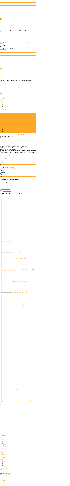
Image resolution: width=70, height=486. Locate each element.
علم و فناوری (3, 97)
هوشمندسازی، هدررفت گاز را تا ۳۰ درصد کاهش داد (8, 270)
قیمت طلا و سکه (5, 106)
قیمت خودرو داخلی (5, 128)
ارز (3, 126)
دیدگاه (1, 187)
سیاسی (2, 452)
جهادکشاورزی (3, 162)
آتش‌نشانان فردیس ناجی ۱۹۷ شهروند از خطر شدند (18, 316)
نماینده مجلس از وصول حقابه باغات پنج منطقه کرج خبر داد (19, 281)
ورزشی (2, 99)
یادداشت (2, 111)
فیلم (2, 102)
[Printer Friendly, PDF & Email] (3, 154)
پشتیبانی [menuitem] (4, 482)
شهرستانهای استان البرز (4, 101)
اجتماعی (2, 95)
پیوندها (2, 103)
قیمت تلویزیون (4, 109)
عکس (2, 440)
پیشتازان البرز (3, 161)
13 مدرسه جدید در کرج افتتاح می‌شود (17, 389)
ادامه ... (1, 18)
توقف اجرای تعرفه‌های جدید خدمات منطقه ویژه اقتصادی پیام (19, 292)
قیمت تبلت (4, 447)
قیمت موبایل (4, 110)
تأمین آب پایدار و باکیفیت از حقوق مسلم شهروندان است (18, 378)
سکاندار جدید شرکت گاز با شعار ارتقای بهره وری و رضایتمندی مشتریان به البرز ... (18, 166)
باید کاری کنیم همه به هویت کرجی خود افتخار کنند (18, 327)
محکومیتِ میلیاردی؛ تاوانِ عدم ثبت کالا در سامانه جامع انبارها (19, 258)
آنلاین (2, 104)
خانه (1, 94)
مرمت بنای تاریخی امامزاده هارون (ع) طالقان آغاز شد (7, 449)
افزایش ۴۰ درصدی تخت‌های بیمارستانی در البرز (18, 338)
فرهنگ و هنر (2, 117)
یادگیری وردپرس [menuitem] (5, 481)
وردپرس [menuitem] (4, 480)
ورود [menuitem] (2, 483)
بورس (3, 463)
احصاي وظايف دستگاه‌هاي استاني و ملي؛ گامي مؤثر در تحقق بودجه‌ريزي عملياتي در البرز (23, 269)
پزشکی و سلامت (3, 98)
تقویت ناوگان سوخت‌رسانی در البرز (12, 167)
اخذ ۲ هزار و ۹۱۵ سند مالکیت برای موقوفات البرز (18, 305)
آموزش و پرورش (3, 100)
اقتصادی (2, 119)
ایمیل (1, 190)
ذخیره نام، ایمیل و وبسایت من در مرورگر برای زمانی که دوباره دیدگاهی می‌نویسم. (11, 193)
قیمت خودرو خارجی (5, 108)
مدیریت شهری (3, 438)
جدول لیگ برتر (4, 461)
